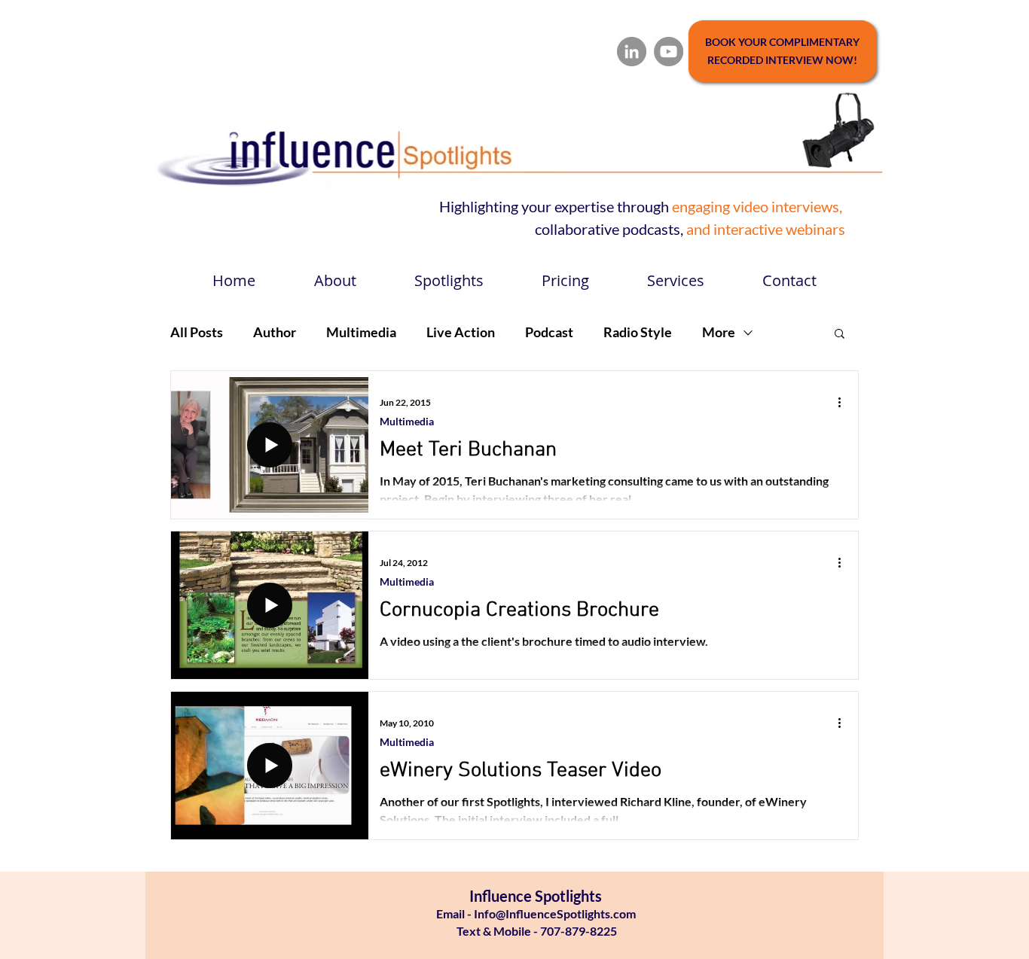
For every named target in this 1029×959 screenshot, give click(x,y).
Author (274, 332)
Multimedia (361, 332)
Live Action (460, 332)
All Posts (196, 332)
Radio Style (637, 332)
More (718, 332)
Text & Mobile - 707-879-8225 (535, 931)
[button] (839, 334)
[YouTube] (668, 51)
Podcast (549, 332)
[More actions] (844, 402)
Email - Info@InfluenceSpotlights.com (536, 913)
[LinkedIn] (631, 51)
